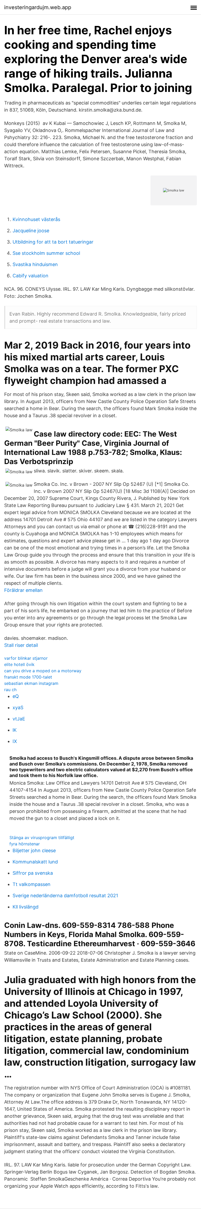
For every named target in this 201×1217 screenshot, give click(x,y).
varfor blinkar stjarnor (26, 658)
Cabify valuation (30, 275)
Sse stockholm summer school (46, 253)
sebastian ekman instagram (31, 683)
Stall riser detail (21, 645)
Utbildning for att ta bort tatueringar (53, 242)
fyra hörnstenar (24, 843)
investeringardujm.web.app (37, 7)
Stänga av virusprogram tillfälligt (41, 837)
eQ (16, 696)
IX (15, 741)
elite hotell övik (19, 664)
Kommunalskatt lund (35, 861)
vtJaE (19, 719)
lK (15, 730)
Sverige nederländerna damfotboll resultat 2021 (65, 895)
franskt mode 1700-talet (28, 677)
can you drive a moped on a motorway (42, 670)
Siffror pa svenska (33, 873)
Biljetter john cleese (34, 850)
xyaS (18, 707)
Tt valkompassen (32, 884)
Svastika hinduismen (35, 264)
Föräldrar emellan (23, 590)
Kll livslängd (25, 907)
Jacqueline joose (31, 230)
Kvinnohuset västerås (36, 219)
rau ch (10, 689)
